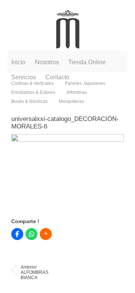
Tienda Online (87, 62)
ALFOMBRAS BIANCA (34, 272)
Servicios (23, 77)
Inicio (18, 62)
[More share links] (46, 234)
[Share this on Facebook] (17, 234)
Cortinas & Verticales (32, 83)
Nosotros (47, 62)
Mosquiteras (71, 101)
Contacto (57, 77)
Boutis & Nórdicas (29, 101)
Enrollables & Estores (33, 92)
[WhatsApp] (32, 234)
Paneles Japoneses (85, 83)
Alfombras (76, 92)
